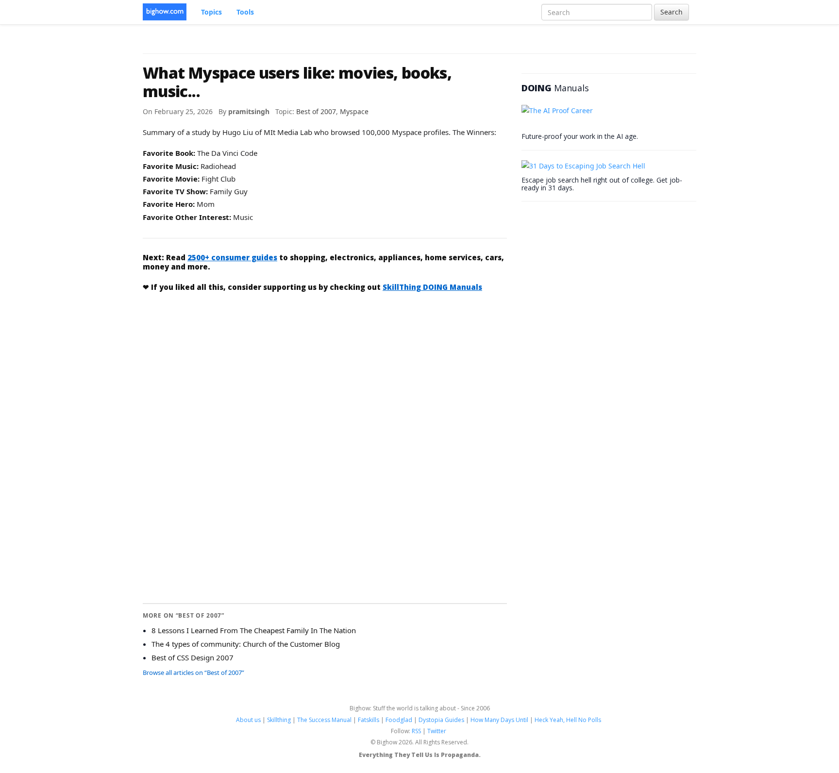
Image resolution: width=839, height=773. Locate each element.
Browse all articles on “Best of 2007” (193, 672)
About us (248, 720)
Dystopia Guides (441, 720)
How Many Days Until (499, 720)
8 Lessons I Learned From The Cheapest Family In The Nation (253, 630)
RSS (416, 731)
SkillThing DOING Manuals (432, 287)
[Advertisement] (325, 373)
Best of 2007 (316, 111)
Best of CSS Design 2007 (192, 657)
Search (671, 12)
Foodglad (399, 720)
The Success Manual (324, 720)
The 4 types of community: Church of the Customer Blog (245, 644)
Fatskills (368, 720)
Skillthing (279, 720)
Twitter (436, 731)
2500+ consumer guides (232, 257)
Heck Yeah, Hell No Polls (568, 720)
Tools (245, 12)
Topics (211, 12)
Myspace (354, 111)
